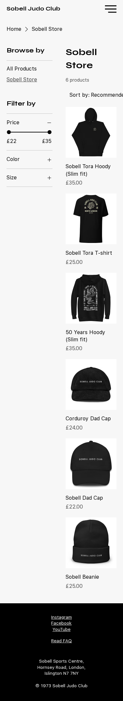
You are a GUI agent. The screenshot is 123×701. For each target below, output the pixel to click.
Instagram (61, 617)
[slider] (9, 132)
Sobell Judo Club (33, 8)
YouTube (61, 629)
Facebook (61, 623)
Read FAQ (61, 640)
